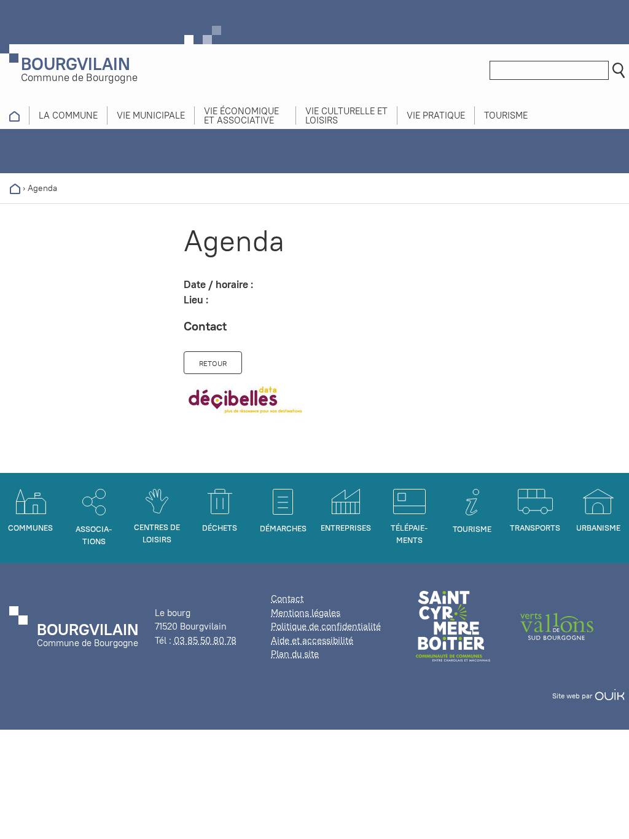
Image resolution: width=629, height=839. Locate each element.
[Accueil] (15, 187)
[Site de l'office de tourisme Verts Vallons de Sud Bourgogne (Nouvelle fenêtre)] (557, 625)
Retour (213, 363)
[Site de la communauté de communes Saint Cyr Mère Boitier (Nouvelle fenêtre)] (453, 625)
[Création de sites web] (610, 695)
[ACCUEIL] (14, 115)
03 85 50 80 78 (205, 640)
